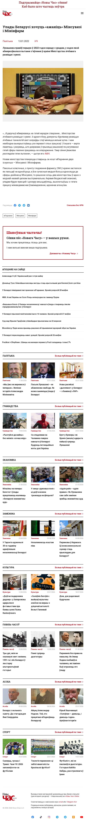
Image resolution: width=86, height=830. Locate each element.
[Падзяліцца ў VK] (28, 205)
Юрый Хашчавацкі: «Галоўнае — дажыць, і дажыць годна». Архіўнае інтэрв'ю (70, 715)
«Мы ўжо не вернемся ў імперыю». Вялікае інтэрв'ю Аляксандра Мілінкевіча (14, 389)
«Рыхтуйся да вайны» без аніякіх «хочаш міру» (14, 436)
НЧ (36, 41)
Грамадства (10, 406)
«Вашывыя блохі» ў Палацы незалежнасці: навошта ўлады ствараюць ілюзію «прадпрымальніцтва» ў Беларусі (36, 305)
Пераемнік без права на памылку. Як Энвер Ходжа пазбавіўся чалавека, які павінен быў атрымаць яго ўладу (70, 661)
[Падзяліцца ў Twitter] (24, 205)
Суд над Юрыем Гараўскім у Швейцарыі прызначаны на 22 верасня (31, 321)
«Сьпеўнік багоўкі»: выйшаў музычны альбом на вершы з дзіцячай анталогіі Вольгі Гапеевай (40, 603)
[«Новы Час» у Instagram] (49, 817)
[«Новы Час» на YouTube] (81, 817)
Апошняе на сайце (13, 269)
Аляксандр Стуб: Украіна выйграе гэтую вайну (22, 276)
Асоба (6, 681)
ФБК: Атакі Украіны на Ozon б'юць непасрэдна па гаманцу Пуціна (30, 297)
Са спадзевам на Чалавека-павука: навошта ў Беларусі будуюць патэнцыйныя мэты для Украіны (42, 442)
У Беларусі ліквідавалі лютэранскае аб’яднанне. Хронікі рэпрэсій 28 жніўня (35, 290)
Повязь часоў (11, 624)
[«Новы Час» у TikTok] (41, 817)
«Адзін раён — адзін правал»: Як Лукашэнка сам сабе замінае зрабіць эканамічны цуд (71, 493)
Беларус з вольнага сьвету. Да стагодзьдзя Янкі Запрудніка (14, 713)
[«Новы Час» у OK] (73, 817)
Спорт (6, 732)
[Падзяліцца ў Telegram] (19, 205)
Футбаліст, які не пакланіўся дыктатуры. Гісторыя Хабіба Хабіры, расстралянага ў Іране (71, 767)
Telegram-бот (72, 802)
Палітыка (8, 41)
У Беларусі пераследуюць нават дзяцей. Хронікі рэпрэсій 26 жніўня (31, 335)
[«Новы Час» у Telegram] (57, 817)
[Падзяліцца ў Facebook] (15, 205)
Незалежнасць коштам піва (42, 544)
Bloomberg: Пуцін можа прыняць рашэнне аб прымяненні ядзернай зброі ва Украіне (39, 328)
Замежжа (9, 513)
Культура (8, 567)
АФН (47, 153)
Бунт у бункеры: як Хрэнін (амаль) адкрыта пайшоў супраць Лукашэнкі (71, 440)
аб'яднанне (8, 216)
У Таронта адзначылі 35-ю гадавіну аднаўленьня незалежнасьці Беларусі (14, 547)
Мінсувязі (20, 216)
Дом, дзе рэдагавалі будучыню (69, 598)
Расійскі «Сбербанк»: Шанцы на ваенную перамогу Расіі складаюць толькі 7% (36, 342)
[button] (82, 13)
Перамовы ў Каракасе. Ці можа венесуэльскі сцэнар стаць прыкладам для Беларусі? (70, 549)
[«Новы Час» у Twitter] (65, 817)
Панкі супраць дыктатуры (38, 655)
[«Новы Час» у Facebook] (32, 817)
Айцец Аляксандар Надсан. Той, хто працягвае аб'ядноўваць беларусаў (43, 715)
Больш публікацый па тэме (68, 356)
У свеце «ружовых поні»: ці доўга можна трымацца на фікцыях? (43, 492)
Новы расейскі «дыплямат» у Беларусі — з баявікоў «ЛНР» (70, 387)
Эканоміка (9, 460)
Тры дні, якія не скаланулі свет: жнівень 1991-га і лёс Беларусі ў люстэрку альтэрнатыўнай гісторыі (14, 661)
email (61, 802)
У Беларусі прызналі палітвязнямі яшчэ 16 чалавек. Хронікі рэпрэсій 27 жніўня (36, 314)
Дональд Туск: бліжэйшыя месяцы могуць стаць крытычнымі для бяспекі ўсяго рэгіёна (41, 283)
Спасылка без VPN (75, 205)
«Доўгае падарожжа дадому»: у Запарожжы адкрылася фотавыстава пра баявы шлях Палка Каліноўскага (14, 604)
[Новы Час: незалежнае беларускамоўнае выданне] (22, 13)
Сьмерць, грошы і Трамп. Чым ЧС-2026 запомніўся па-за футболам (13, 766)
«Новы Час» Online (72, 796)
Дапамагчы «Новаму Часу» (63, 253)
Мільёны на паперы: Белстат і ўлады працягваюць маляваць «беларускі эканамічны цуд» (14, 495)
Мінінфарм (32, 216)
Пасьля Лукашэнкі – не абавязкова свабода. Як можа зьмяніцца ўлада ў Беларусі (43, 389)
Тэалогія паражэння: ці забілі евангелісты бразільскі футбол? (42, 764)
